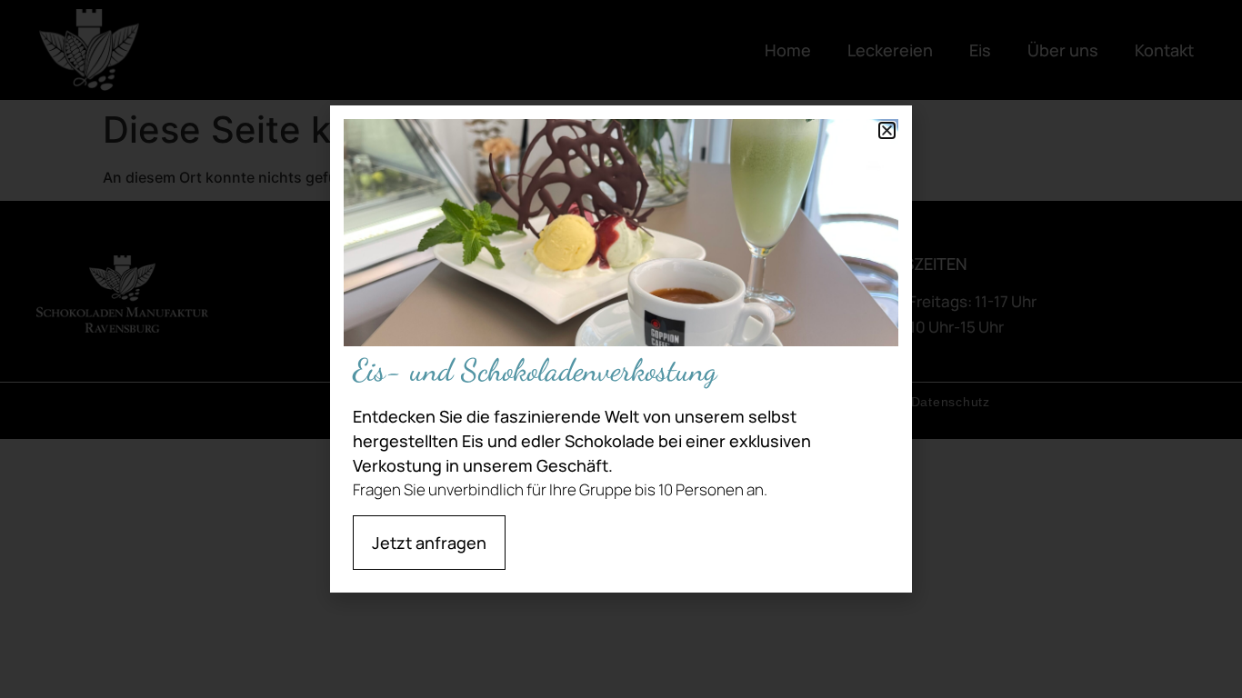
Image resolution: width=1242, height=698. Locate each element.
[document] (621, 349)
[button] (887, 130)
